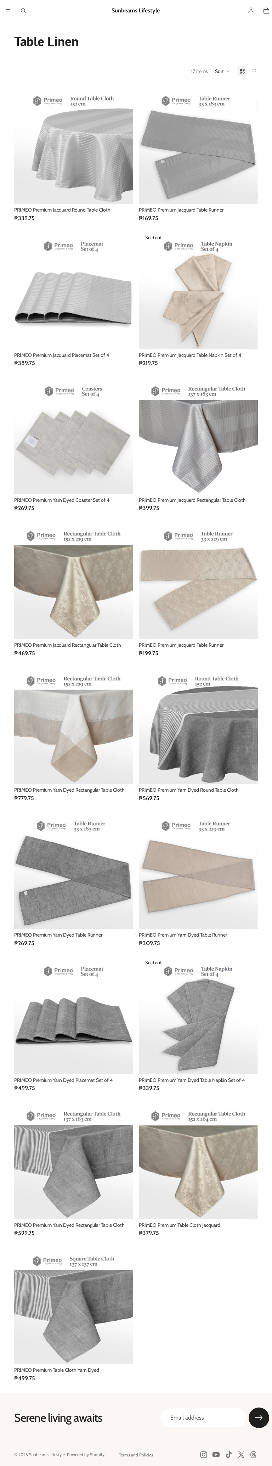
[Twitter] (241, 1454)
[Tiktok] (229, 1454)
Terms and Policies (136, 1454)
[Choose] (122, 193)
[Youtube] (216, 1454)
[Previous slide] (149, 1159)
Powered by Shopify (85, 1454)
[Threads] (253, 1454)
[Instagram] (203, 1454)
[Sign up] (259, 1418)
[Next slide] (247, 1159)
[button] (222, 71)
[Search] (23, 10)
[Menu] (8, 10)
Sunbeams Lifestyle (47, 1454)
